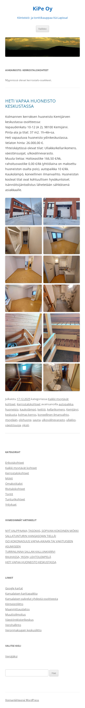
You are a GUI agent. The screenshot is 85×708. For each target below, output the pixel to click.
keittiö (41, 409)
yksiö (25, 425)
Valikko (42, 28)
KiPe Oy (43, 8)
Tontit (9, 494)
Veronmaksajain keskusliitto (23, 630)
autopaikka (66, 404)
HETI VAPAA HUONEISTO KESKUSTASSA (30, 103)
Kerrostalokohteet (29, 404)
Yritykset (11, 504)
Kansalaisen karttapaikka (21, 593)
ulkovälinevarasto (53, 420)
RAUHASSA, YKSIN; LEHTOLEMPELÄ (28, 557)
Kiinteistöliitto (14, 604)
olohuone (25, 420)
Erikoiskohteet (14, 463)
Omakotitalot (14, 484)
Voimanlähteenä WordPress (22, 700)
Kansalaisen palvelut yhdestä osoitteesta (31, 599)
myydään (11, 420)
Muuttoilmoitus (15, 614)
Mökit (9, 478)
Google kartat (14, 588)
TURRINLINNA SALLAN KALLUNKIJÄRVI (30, 552)
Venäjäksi (11, 656)
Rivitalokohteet (15, 489)
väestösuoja (13, 425)
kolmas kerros (27, 415)
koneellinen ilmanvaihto (53, 415)
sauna (37, 420)
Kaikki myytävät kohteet (21, 468)
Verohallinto (13, 625)
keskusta (11, 415)
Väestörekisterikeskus (19, 620)
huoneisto (12, 409)
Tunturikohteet (15, 499)
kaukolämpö (28, 409)
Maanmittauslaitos (17, 609)
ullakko (71, 420)
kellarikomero (56, 409)
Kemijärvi (72, 409)
